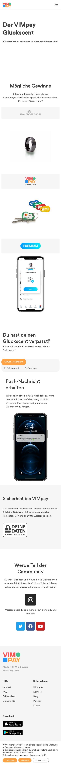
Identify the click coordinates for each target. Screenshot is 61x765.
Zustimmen (10, 760)
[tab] (13, 362)
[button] (57, 5)
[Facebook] (30, 626)
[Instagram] (30, 600)
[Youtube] (40, 626)
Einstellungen (40, 760)
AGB (44, 755)
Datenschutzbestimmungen (15, 755)
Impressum (35, 755)
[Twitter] (20, 626)
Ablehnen (25, 760)
